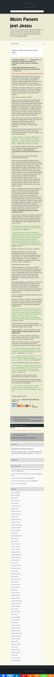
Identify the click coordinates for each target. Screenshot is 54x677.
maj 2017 (13, 647)
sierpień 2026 (14, 492)
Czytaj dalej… (38, 453)
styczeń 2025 (14, 500)
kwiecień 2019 (15, 584)
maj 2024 (13, 508)
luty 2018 (13, 622)
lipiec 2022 (14, 538)
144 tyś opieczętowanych (18, 478)
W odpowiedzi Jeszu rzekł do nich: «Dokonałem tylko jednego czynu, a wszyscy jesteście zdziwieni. (27, 418)
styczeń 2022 (14, 549)
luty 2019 (13, 590)
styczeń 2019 (14, 592)
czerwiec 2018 (15, 611)
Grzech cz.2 (14, 483)
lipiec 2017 (14, 641)
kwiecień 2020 (15, 568)
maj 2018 (13, 614)
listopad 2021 (14, 552)
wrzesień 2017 (15, 636)
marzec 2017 (14, 652)
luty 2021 (13, 563)
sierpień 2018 (14, 606)
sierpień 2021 (14, 557)
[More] (29, 406)
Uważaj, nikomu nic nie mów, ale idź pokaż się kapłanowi (28, 421)
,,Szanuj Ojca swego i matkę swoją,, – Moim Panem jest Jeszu (25, 430)
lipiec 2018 (14, 609)
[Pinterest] (18, 406)
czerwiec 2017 (15, 644)
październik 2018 (15, 601)
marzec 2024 (14, 514)
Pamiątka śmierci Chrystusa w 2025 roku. (22, 449)
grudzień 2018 (15, 595)
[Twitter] (16, 406)
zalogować (20, 438)
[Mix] (24, 406)
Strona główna (28, 3)
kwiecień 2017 (15, 649)
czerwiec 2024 (15, 506)
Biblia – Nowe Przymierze (29, 7)
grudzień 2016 (15, 660)
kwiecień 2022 (15, 544)
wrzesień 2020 (15, 565)
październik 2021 (15, 554)
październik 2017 (15, 633)
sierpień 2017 (14, 638)
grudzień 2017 (15, 628)
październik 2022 (15, 535)
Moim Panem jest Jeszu (24, 22)
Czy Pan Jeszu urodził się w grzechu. (21, 481)
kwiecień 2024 (15, 511)
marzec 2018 (14, 619)
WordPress (41, 671)
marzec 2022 (14, 546)
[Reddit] (21, 406)
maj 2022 (13, 541)
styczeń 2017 (14, 657)
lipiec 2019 (14, 576)
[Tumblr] (27, 406)
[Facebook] (13, 406)
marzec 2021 (14, 560)
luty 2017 (13, 655)
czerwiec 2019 (15, 579)
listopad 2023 (14, 522)
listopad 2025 (14, 495)
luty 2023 (13, 533)
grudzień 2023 (15, 519)
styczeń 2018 (14, 625)
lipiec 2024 (14, 503)
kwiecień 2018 (15, 617)
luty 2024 (13, 516)
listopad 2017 (14, 630)
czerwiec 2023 (15, 527)
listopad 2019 (14, 573)
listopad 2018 (14, 598)
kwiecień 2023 (15, 530)
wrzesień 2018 (15, 603)
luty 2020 (13, 571)
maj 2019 (13, 582)
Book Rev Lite (29, 671)
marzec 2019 (14, 587)
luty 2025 (13, 497)
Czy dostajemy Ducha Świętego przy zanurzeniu (24, 473)
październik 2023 (15, 525)
